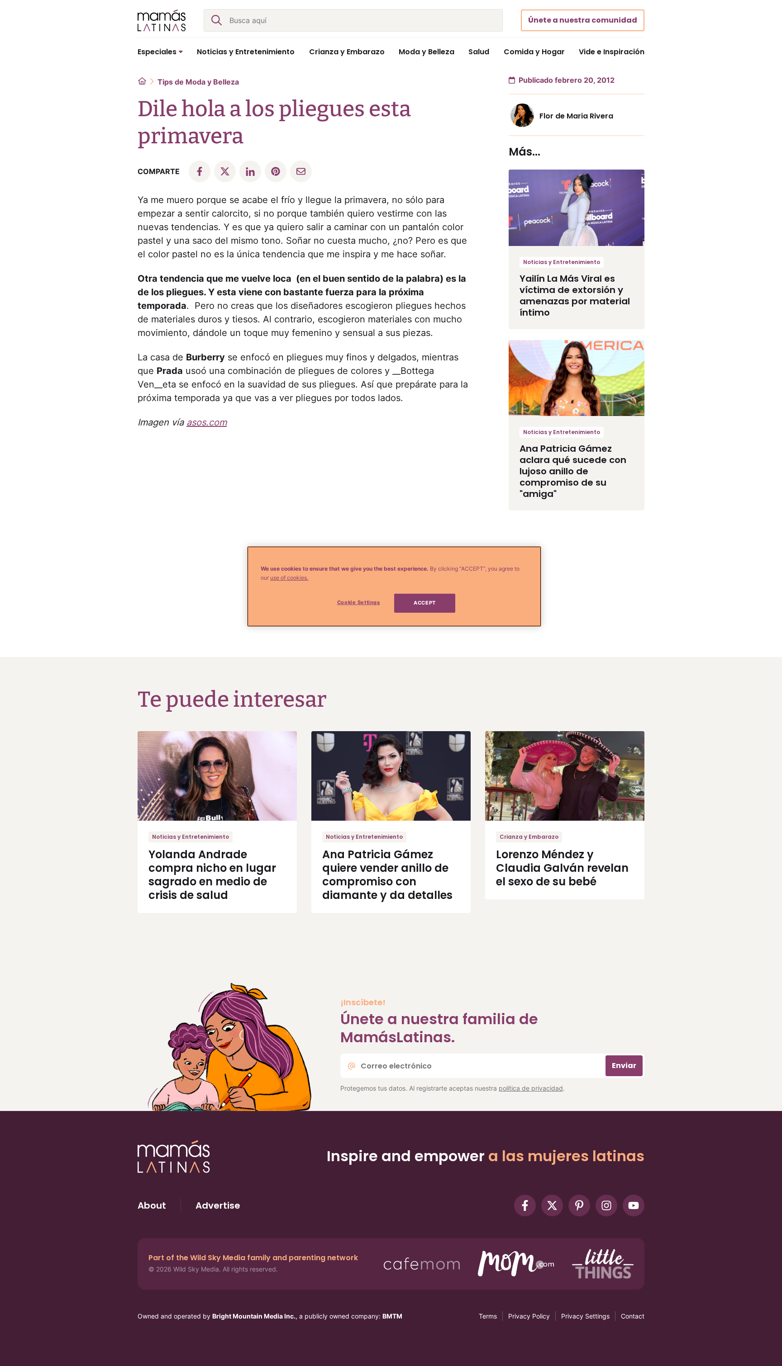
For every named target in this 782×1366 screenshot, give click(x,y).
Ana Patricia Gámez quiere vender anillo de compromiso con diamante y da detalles (387, 875)
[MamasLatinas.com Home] (162, 20)
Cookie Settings (358, 602)
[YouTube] (633, 1205)
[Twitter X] (552, 1205)
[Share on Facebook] (199, 171)
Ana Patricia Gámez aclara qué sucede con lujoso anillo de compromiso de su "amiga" (573, 471)
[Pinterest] (579, 1205)
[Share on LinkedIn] (250, 171)
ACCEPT (424, 603)
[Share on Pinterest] (275, 171)
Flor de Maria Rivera (576, 116)
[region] (394, 586)
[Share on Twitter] (225, 171)
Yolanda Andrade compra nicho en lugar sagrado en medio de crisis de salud (212, 875)
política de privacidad (531, 1088)
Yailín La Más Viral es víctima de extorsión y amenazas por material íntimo (575, 295)
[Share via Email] (301, 171)
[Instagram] (606, 1205)
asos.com (206, 422)
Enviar (624, 1065)
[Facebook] (525, 1205)
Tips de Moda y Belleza (198, 81)
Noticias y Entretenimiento (561, 262)
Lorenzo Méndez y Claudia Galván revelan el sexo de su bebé (562, 868)
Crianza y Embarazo (529, 837)
